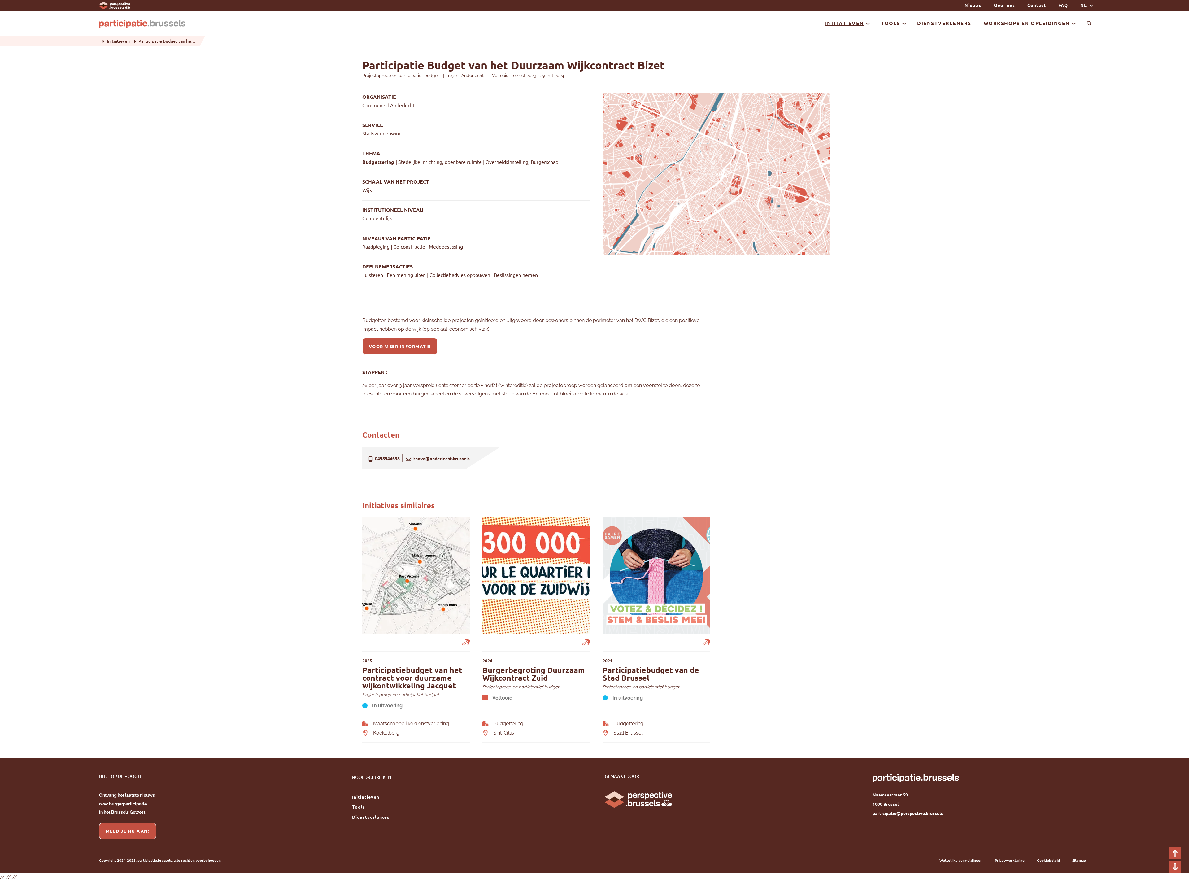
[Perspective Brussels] (114, 5)
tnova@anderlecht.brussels (441, 458)
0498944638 (387, 458)
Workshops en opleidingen (1027, 23)
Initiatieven (844, 23)
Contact (1036, 5)
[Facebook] (888, 835)
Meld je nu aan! (128, 831)
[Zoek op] (1089, 23)
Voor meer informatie (400, 346)
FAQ (1063, 5)
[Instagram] (899, 835)
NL (1084, 5)
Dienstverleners (944, 23)
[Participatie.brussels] (142, 23)
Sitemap (1079, 860)
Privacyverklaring (1010, 860)
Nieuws (973, 5)
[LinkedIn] (877, 835)
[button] (1175, 853)
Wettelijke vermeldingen (960, 860)
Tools (890, 23)
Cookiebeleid (1048, 860)
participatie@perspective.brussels (908, 813)
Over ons (1004, 5)
